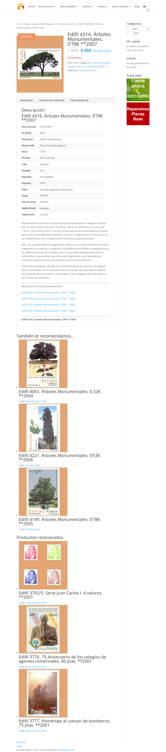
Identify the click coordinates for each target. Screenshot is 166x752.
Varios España (120, 6)
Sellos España (67, 6)
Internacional (46, 6)
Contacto (21, 742)
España (35, 23)
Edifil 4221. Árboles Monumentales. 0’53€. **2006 (48, 304)
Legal (19, 746)
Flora (93, 70)
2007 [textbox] (133, 33)
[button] (18, 33)
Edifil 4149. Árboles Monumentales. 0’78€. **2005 (48, 298)
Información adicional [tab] (52, 100)
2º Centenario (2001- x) (66, 23)
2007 (81, 23)
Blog (137, 6)
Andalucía (84, 70)
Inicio (19, 23)
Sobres (101, 6)
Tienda (27, 23)
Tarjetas (86, 6)
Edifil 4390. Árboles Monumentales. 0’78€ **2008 (48, 310)
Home (31, 6)
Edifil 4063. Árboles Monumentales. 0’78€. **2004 (48, 292)
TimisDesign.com (65, 749)
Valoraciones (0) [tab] (80, 100)
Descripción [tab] (26, 100)
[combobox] (133, 33)
